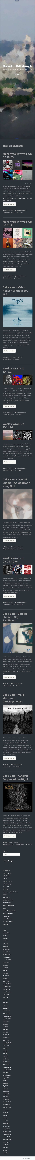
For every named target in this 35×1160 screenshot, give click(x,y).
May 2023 (5, 1029)
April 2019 (5, 1153)
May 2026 (5, 941)
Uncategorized (6, 916)
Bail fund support (7, 881)
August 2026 (6, 933)
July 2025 (5, 965)
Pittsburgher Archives (8, 905)
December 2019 (7, 1131)
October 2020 (6, 1104)
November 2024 (7, 986)
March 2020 (6, 1123)
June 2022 (5, 1051)
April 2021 (5, 1088)
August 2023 (6, 1021)
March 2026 (6, 946)
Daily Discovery (8, 842)
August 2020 (6, 1110)
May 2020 (5, 1118)
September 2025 (7, 960)
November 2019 (7, 1134)
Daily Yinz (6, 357)
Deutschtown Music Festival (10, 892)
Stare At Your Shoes (8, 913)
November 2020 (7, 1102)
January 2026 (6, 952)
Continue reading (8, 204)
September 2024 (7, 992)
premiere (5, 908)
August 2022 (6, 1045)
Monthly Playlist (7, 902)
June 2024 (5, 1000)
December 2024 (7, 984)
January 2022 (6, 1064)
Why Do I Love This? (8, 921)
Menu (18, 74)
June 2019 (5, 1147)
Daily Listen (6, 886)
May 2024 (5, 1002)
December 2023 (7, 1016)
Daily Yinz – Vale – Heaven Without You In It (15, 291)
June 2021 (5, 1083)
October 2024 (6, 989)
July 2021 (5, 1080)
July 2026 (5, 935)
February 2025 (6, 978)
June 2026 (5, 938)
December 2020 (7, 1099)
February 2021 (6, 1094)
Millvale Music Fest (8, 900)
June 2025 (5, 968)
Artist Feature (6, 876)
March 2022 (6, 1059)
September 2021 (7, 1075)
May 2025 (5, 970)
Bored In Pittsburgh (17, 66)
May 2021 (5, 1086)
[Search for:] (11, 854)
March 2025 (6, 976)
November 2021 (7, 1070)
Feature (4, 894)
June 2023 (5, 1027)
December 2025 (7, 954)
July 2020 (5, 1112)
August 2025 (6, 962)
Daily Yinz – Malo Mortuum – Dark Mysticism (13, 698)
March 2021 (6, 1091)
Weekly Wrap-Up (8, 210)
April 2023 (5, 1032)
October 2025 (6, 957)
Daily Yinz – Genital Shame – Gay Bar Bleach (15, 617)
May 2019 (5, 1150)
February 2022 (6, 1061)
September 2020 (7, 1107)
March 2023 (6, 1035)
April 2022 (5, 1056)
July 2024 (5, 997)
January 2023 (6, 1040)
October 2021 (6, 1072)
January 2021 (6, 1096)
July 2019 (5, 1145)
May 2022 (5, 1053)
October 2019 (6, 1137)
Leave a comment (21, 210)
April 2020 (5, 1121)
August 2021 (6, 1078)
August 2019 (6, 1142)
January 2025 (6, 981)
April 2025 (5, 973)
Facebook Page (8, 861)
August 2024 (6, 994)
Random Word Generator (9, 911)
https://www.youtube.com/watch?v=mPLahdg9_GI (17, 198)
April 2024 (5, 1005)
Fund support (6, 897)
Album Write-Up (7, 873)
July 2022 (5, 1048)
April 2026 (5, 943)
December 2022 (7, 1043)
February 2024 (6, 1011)
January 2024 (6, 1013)
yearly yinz (5, 924)
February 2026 (6, 949)
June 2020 (5, 1115)
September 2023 (7, 1019)
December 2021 (7, 1067)
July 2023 (5, 1024)
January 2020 (6, 1129)
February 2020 (6, 1126)
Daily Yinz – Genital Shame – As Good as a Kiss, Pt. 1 (16, 483)
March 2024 (6, 1008)
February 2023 (6, 1037)
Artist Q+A (5, 878)
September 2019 (7, 1139)
